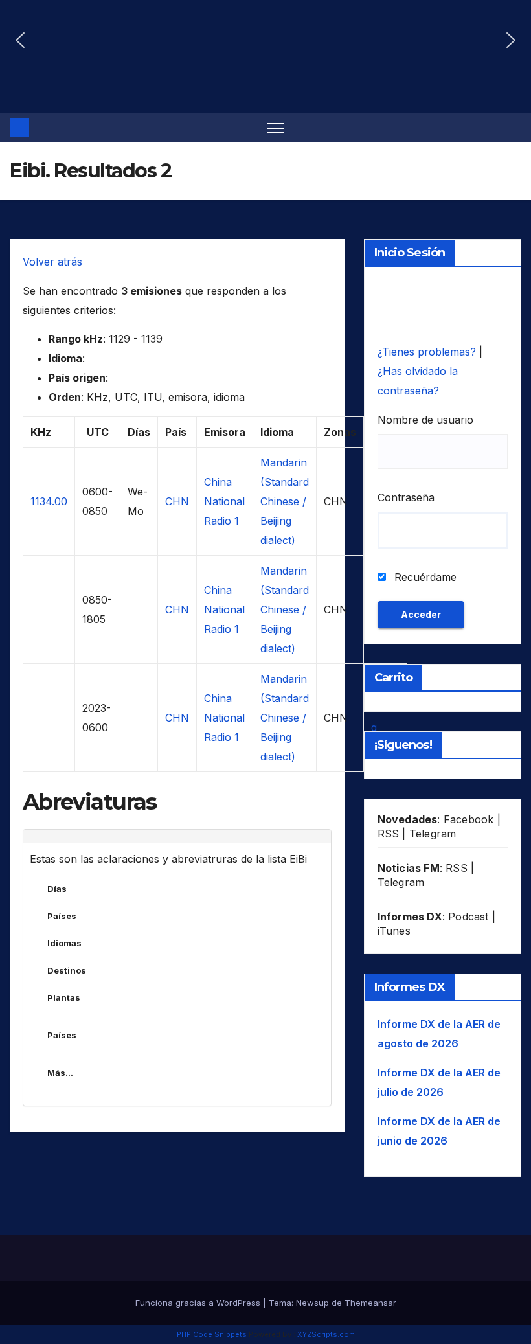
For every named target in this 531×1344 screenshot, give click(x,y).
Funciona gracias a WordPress (199, 1302)
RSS (389, 833)
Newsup (312, 1302)
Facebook (469, 819)
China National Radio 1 (224, 501)
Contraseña (406, 497)
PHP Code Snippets (212, 1334)
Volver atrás (52, 261)
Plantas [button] (63, 997)
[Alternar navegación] (275, 127)
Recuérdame (424, 577)
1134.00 (48, 501)
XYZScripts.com (326, 1334)
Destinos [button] (66, 970)
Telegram (433, 833)
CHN (177, 501)
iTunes (394, 930)
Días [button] (57, 888)
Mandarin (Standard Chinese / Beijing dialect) (284, 501)
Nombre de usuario (425, 419)
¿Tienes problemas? (428, 351)
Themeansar (370, 1302)
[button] (20, 40)
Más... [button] (60, 1072)
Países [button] (61, 916)
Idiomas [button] (64, 943)
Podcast (468, 916)
